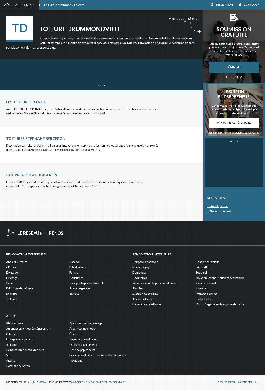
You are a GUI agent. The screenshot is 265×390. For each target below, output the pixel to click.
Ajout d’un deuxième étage (85, 323)
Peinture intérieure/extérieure (25, 350)
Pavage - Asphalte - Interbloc (87, 283)
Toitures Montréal (219, 211)
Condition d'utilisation (83, 382)
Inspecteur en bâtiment (84, 339)
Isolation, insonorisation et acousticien (220, 278)
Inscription (224, 4)
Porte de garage (79, 288)
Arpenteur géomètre (82, 328)
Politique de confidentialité (111, 382)
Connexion (251, 4)
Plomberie (75, 360)
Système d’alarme (206, 293)
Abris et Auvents (16, 262)
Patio (9, 283)
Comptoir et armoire (145, 262)
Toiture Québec (217, 206)
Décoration (203, 267)
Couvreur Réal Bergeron (31, 175)
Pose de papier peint (82, 350)
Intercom (201, 288)
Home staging (141, 267)
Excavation (13, 272)
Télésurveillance (142, 299)
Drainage (11, 278)
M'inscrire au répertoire (234, 122)
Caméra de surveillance (146, 304)
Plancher (138, 288)
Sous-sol (201, 272)
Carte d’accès (204, 299)
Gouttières (76, 278)
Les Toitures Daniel (26, 102)
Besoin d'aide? (234, 77)
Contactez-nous (250, 382)
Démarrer (234, 67)
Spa (8, 355)
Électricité (75, 334)
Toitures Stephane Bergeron (35, 138)
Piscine (10, 360)
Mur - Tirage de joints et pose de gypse (220, 304)
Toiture (74, 293)
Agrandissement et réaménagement (28, 328)
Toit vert (11, 299)
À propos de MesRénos (229, 382)
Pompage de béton (18, 365)
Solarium (11, 293)
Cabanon (75, 262)
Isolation (11, 344)
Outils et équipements (83, 344)
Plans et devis (14, 323)
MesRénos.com (38, 382)
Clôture (11, 267)
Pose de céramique (207, 262)
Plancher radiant (206, 283)
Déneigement (77, 267)
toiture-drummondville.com (64, 5)
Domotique (139, 272)
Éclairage (11, 334)
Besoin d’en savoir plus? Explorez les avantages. (234, 132)
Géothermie (140, 278)
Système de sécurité (145, 293)
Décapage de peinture (20, 288)
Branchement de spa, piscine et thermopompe (97, 355)
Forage (73, 272)
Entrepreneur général (19, 339)
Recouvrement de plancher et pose (154, 283)
